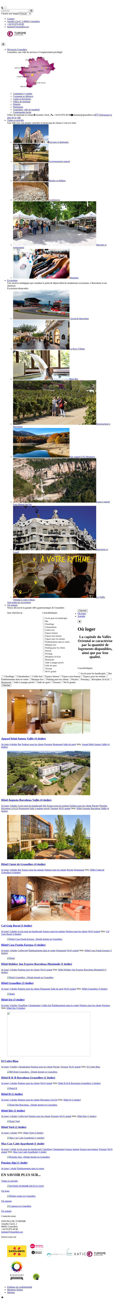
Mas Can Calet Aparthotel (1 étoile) (29, 1152)
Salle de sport (51, 666)
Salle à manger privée (54, 663)
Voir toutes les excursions (19, 602)
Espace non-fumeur (53, 636)
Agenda (81, 616)
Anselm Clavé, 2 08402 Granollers (23, 21)
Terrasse (48, 668)
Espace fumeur (51, 633)
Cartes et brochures (22, 99)
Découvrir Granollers (17, 49)
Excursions (12, 280)
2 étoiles (13, 1083)
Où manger (12, 605)
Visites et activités (15, 120)
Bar (46, 621)
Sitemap (11, 1292)
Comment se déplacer (23, 96)
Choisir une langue (10, 13)
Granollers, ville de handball (26, 109)
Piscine (48, 651)
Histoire (16, 104)
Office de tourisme (21, 101)
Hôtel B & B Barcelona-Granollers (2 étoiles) (79, 1083)
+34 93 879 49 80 (15, 24)
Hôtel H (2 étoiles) (72, 1100)
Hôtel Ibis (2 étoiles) (86, 1116)
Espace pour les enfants (55, 639)
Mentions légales (15, 1289)
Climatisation (50, 627)
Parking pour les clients (55, 648)
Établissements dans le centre (57, 642)
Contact (10, 18)
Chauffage (49, 624)
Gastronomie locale (22, 112)
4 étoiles (13, 744)
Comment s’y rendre (22, 93)
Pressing (48, 654)
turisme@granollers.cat (18, 26)
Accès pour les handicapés (56, 618)
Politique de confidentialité (19, 1287)
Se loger (5, 744)
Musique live (50, 645)
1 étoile (13, 1149)
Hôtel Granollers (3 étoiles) (94, 989)
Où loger (82, 613)
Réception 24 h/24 (53, 657)
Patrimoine (18, 107)
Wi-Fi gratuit (50, 671)
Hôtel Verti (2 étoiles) (33, 1133)
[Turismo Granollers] (16, 39)
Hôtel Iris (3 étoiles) (16, 1008)
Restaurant (49, 660)
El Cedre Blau (93, 1067)
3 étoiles (13, 931)
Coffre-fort (50, 630)
